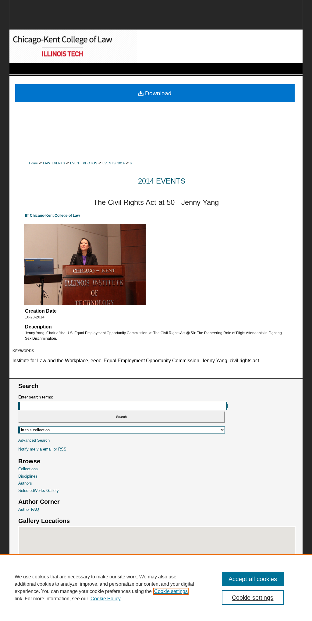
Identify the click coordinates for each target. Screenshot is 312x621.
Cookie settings (171, 591)
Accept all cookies (253, 579)
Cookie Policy (105, 598)
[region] (156, 587)
